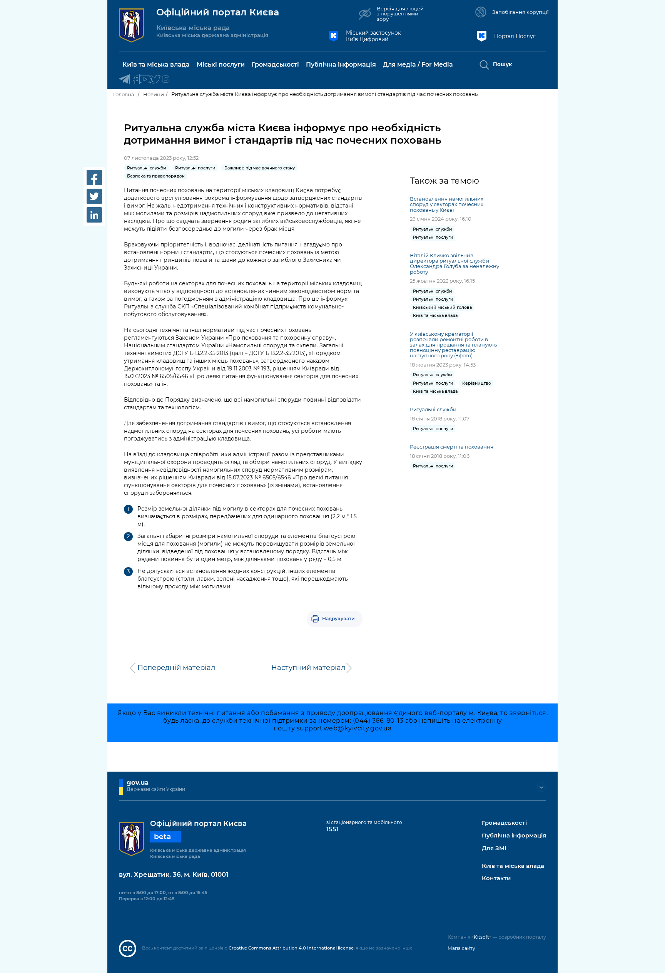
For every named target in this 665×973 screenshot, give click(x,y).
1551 (332, 829)
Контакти (496, 878)
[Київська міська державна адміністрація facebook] (134, 79)
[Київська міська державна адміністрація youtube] (145, 79)
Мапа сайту (461, 948)
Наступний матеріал (308, 667)
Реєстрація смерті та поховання (451, 447)
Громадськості (504, 823)
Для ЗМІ (494, 848)
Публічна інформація (514, 836)
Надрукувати (338, 618)
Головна (123, 94)
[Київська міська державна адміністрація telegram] (124, 79)
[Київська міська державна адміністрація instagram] (165, 79)
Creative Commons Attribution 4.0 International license (291, 948)
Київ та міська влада (513, 866)
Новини (153, 94)
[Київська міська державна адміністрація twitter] (155, 79)
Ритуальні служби (433, 409)
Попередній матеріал (176, 667)
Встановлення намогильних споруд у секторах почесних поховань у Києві (446, 204)
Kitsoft (481, 937)
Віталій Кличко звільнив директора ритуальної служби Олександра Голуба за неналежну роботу (454, 263)
